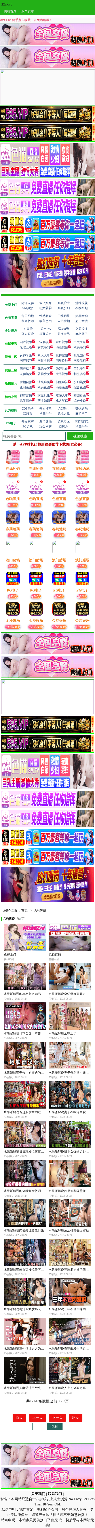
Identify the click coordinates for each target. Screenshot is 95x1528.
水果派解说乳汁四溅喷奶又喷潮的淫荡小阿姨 (35, 1309)
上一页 (37, 1417)
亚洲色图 (26, 387)
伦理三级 (26, 347)
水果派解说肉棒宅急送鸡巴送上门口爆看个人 (35, 994)
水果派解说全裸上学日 (64, 1033)
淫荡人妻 (62, 395)
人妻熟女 (26, 374)
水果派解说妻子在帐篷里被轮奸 (70, 1112)
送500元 (13, 596)
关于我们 (38, 1494)
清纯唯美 (44, 382)
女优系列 (44, 347)
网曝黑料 (80, 360)
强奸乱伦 (62, 368)
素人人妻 (44, 355)
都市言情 (26, 395)
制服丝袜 (62, 382)
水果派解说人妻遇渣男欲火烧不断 (27, 1388)
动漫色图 (62, 387)
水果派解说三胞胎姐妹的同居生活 (72, 1269)
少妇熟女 (80, 382)
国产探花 (26, 360)
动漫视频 (62, 347)
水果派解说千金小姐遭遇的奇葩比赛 (28, 1072)
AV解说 (44, 342)
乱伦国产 (80, 355)
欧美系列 (80, 347)
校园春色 (80, 395)
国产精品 (26, 368)
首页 (24, 910)
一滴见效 (13, 535)
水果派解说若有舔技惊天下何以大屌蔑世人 (33, 1269)
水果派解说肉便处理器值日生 (24, 1230)
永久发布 (27, 11)
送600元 (13, 566)
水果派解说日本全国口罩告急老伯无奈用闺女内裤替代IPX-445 (46, 1033)
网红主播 (44, 360)
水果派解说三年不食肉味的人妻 (70, 1309)
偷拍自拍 (26, 382)
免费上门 (13, 474)
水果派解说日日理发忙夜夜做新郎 (27, 1151)
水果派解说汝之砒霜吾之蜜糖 (69, 1230)
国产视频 (26, 342)
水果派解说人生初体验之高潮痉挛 (72, 1388)
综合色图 (80, 387)
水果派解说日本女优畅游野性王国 (72, 1151)
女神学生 (26, 355)
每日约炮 (13, 505)
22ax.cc (6, 4)
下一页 (57, 1417)
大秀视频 (62, 374)
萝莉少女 (44, 374)
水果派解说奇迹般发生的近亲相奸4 (28, 1112)
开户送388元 (12, 626)
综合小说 (80, 400)
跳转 (54, 1426)
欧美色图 (44, 387)
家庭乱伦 (44, 395)
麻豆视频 (62, 342)
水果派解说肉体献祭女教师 (22, 1191)
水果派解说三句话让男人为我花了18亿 (30, 1348)
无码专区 (44, 368)
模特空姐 (62, 355)
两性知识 (44, 400)
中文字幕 (80, 342)
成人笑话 (62, 400)
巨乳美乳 (80, 368)
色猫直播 (55, 954)
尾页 (75, 1417)
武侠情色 (26, 400)
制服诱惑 (80, 374)
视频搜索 (80, 435)
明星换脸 (62, 360)
